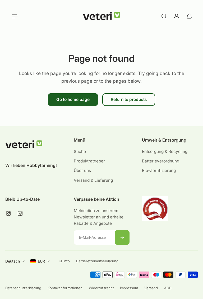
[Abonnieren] (121, 237)
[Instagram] (8, 213)
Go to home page (73, 99)
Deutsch (12, 261)
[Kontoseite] (176, 16)
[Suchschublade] (164, 16)
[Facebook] (20, 213)
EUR (41, 261)
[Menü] (13, 16)
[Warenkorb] (189, 16)
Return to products (129, 99)
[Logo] (101, 16)
